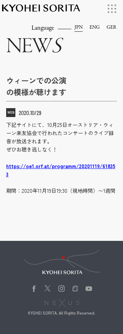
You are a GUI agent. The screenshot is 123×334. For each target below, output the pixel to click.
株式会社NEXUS (64, 303)
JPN (78, 27)
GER (111, 27)
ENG (95, 27)
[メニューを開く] (112, 8)
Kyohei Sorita (41, 11)
